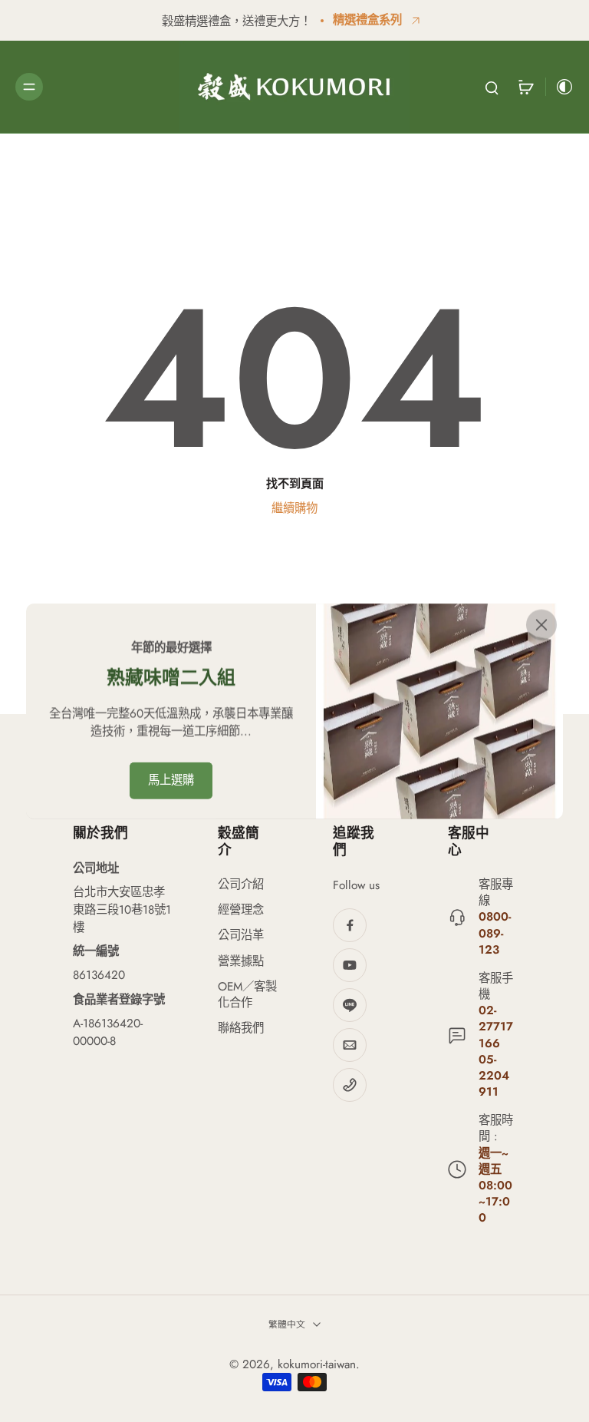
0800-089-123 (495, 932)
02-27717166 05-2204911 (496, 1051)
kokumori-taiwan (317, 1364)
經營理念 (241, 910)
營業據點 (241, 962)
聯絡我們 (241, 1028)
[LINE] (350, 1005)
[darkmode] (560, 87)
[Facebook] (350, 925)
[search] (491, 86)
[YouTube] (350, 965)
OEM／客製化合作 (247, 995)
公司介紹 (241, 885)
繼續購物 (294, 508)
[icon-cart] (525, 86)
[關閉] (541, 625)
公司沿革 (241, 936)
